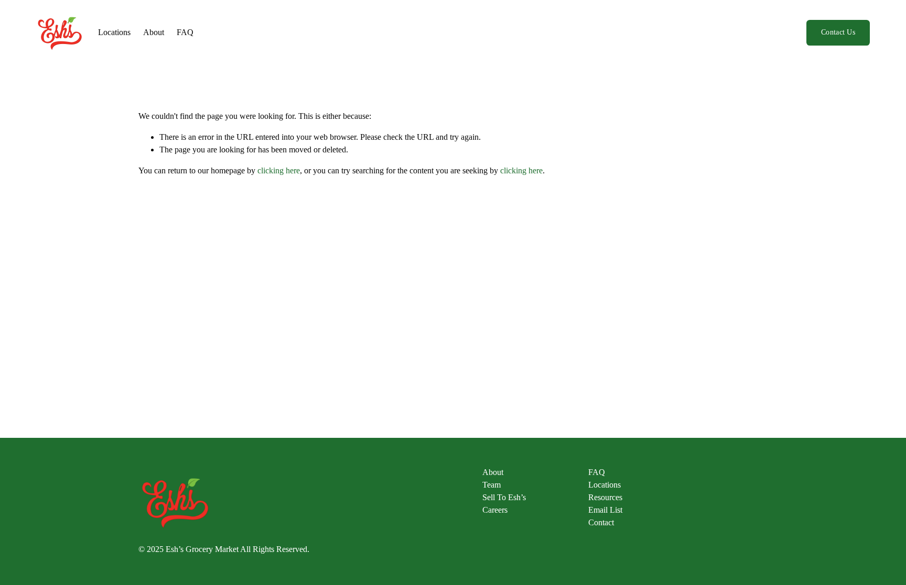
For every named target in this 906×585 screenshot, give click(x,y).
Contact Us (838, 32)
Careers (495, 509)
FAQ (185, 32)
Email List (605, 509)
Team (491, 484)
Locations (114, 32)
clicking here (278, 170)
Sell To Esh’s (504, 497)
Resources (605, 497)
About (153, 32)
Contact (601, 522)
